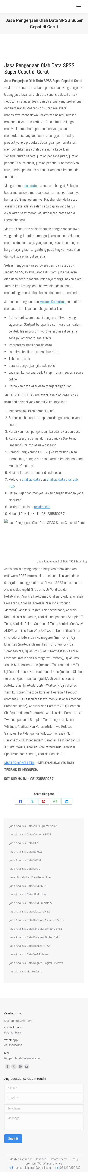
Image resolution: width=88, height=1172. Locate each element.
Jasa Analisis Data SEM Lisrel (28, 894)
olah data (30, 185)
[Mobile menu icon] (78, 6)
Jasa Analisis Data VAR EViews (29, 954)
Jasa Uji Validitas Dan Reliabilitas (30, 877)
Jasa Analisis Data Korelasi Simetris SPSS (36, 928)
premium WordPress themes (44, 1163)
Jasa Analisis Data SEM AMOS (28, 886)
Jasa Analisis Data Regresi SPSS (30, 946)
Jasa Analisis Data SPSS (25, 869)
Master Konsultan (53, 301)
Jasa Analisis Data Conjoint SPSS (30, 834)
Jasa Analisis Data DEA (24, 843)
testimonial (42, 506)
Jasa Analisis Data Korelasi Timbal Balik (35, 937)
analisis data (31, 479)
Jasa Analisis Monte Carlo (26, 971)
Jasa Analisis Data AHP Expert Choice (33, 826)
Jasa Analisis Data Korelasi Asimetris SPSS (37, 920)
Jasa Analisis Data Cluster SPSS (30, 911)
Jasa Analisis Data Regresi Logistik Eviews (36, 963)
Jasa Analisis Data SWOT (25, 860)
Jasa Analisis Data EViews (26, 851)
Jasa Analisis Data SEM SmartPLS (31, 903)
